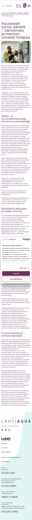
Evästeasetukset (5, 461)
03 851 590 (8, 473)
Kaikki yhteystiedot (6, 451)
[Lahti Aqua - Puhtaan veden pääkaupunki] (6, 6)
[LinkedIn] (6, 430)
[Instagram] (9, 430)
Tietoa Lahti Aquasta (11, 12)
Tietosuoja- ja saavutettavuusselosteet (10, 457)
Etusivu (3, 12)
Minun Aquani (19, 6)
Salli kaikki (16, 273)
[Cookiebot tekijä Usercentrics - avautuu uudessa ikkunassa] (23, 239)
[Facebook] (2, 430)
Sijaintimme (4, 443)
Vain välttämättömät (16, 279)
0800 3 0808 (9, 497)
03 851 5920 (8, 485)
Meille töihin (20, 12)
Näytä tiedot (23, 268)
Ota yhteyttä (4, 447)
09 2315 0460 (9, 511)
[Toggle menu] (29, 6)
